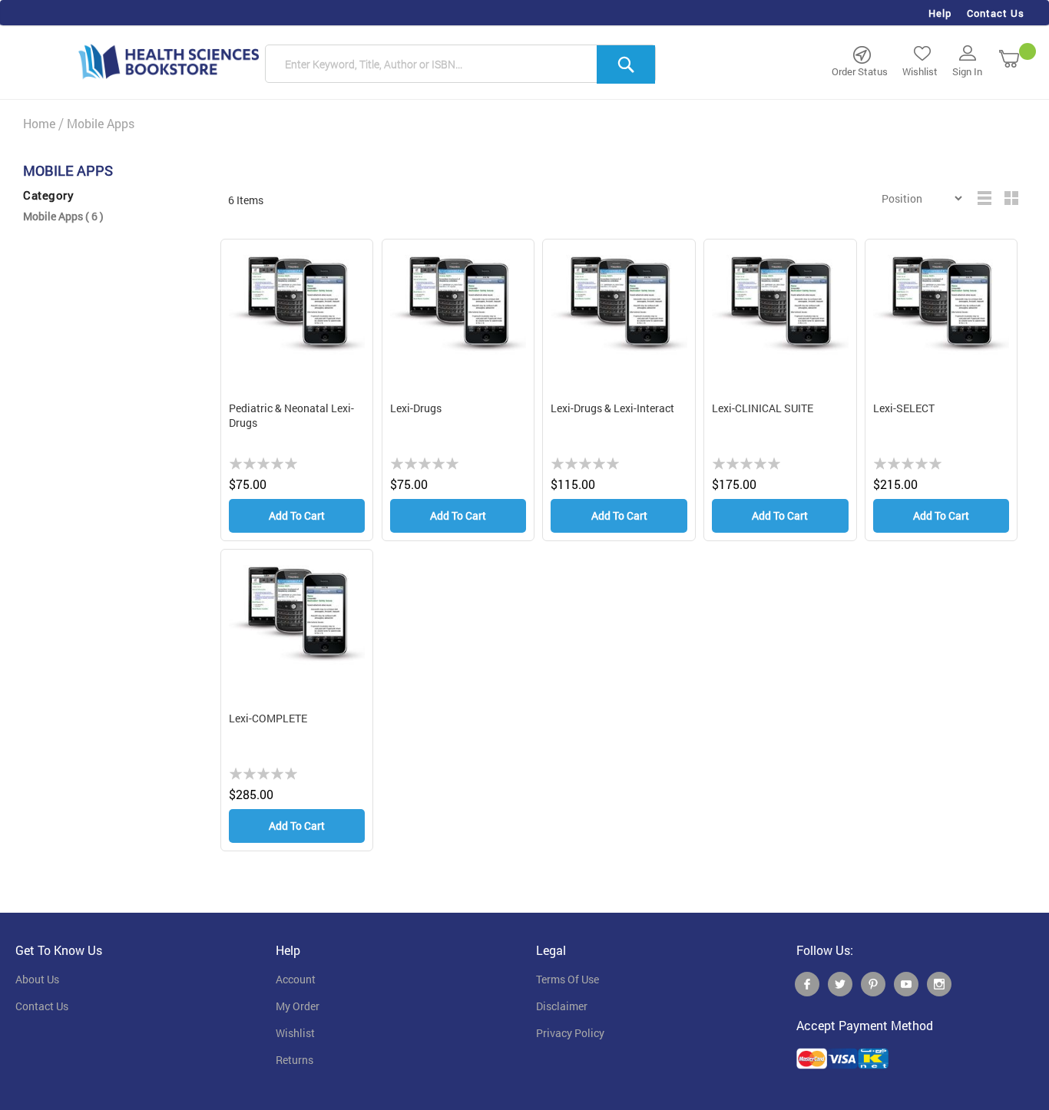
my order (297, 1006)
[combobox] (460, 64)
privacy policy (570, 1033)
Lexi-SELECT (904, 408)
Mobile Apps (63, 216)
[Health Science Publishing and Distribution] (169, 60)
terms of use (567, 979)
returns (294, 1060)
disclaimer (561, 1006)
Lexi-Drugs (416, 408)
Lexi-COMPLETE (268, 718)
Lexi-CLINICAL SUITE (762, 408)
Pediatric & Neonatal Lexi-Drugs (291, 416)
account (296, 979)
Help (939, 13)
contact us (41, 1006)
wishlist (295, 1033)
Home (39, 123)
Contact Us (995, 13)
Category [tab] (48, 195)
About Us (37, 979)
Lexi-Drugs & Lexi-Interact (612, 408)
